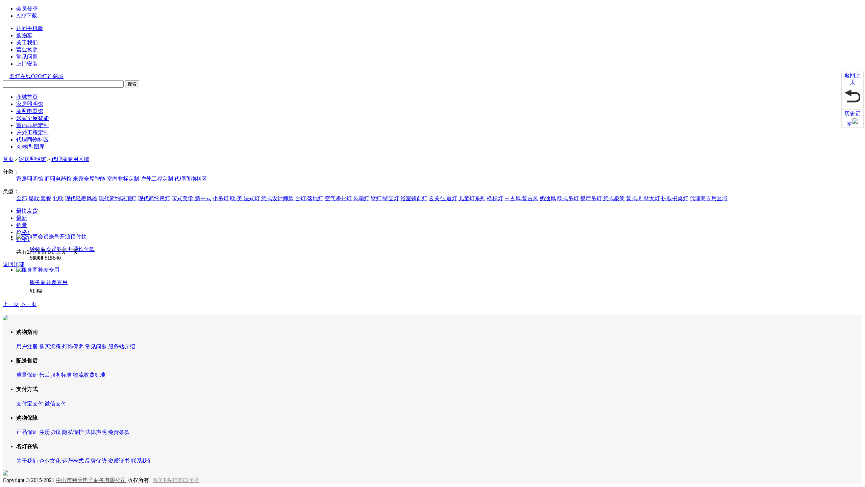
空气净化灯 (338, 198)
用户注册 (27, 346)
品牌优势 (96, 461)
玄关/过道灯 (443, 198)
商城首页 (27, 97)
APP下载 (26, 16)
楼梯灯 (495, 198)
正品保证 (27, 432)
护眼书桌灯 (674, 198)
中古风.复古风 (521, 198)
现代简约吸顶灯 (118, 198)
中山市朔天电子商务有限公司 (91, 480)
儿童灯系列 (472, 198)
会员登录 (27, 8)
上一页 (11, 304)
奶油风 (548, 198)
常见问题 (27, 57)
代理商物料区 (32, 139)
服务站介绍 (121, 346)
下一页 (28, 304)
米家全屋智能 (32, 118)
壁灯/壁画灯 (385, 198)
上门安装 (27, 64)
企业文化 (50, 461)
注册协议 (50, 432)
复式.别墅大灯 (643, 198)
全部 (21, 198)
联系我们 (142, 461)
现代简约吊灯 (154, 198)
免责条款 (119, 432)
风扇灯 (361, 198)
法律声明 (96, 432)
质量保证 (27, 375)
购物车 (24, 35)
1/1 (50, 252)
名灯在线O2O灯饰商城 (36, 76)
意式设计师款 (277, 198)
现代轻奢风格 (81, 198)
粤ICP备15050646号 (176, 480)
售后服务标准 (55, 375)
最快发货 (27, 211)
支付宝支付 (29, 404)
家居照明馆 (29, 104)
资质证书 (119, 461)
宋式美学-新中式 (191, 198)
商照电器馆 (29, 111)
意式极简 (614, 198)
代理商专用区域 (70, 159)
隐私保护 (73, 432)
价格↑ (23, 232)
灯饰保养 (73, 346)
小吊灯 (221, 198)
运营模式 (73, 461)
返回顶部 (13, 264)
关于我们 (27, 42)
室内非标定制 (32, 125)
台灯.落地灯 (309, 198)
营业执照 (27, 49)
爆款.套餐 (39, 198)
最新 (21, 218)
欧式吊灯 (568, 198)
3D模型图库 (30, 146)
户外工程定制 (32, 132)
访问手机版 (29, 28)
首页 (8, 159)
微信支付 (55, 404)
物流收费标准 (89, 375)
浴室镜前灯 (413, 198)
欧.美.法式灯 (245, 198)
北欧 (58, 198)
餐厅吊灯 (591, 198)
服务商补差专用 (49, 282)
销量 (21, 225)
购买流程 (50, 346)
